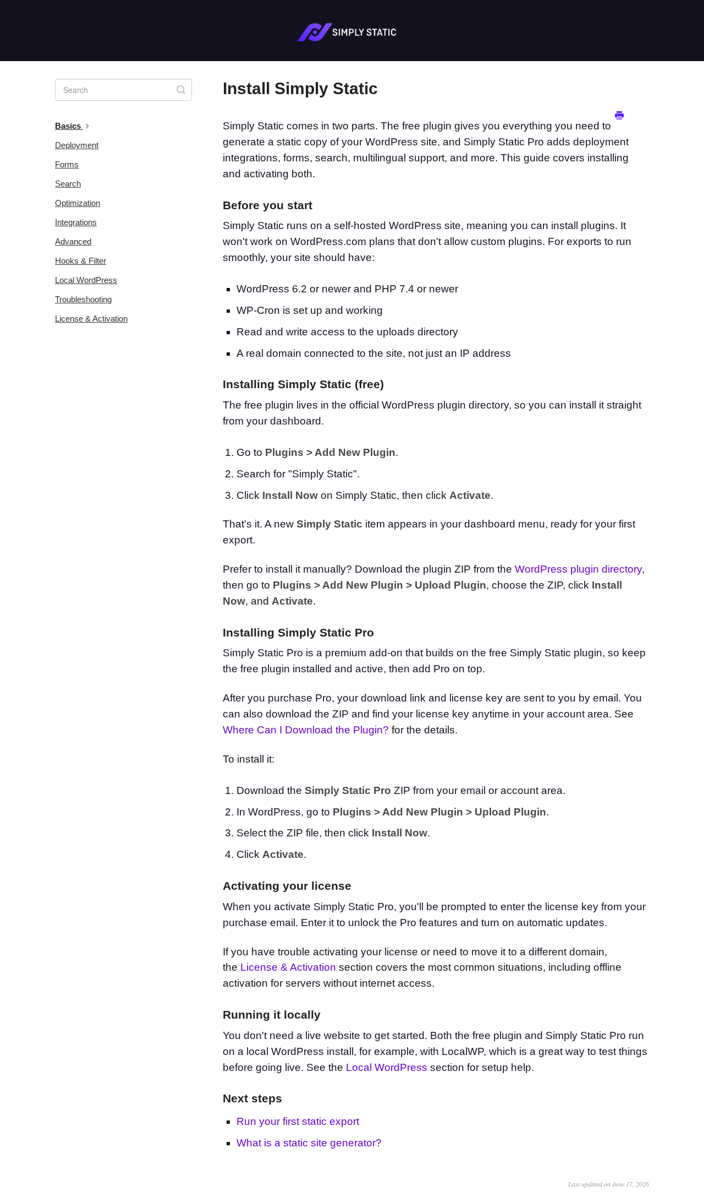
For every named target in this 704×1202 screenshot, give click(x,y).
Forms (67, 164)
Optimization (77, 203)
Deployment (76, 145)
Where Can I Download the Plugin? (306, 730)
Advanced (73, 241)
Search (68, 183)
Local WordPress (386, 1067)
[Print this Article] (619, 116)
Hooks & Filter (80, 260)
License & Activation (288, 967)
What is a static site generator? (309, 1143)
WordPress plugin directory (578, 569)
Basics (69, 125)
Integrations (76, 222)
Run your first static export (298, 1121)
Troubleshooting (83, 299)
